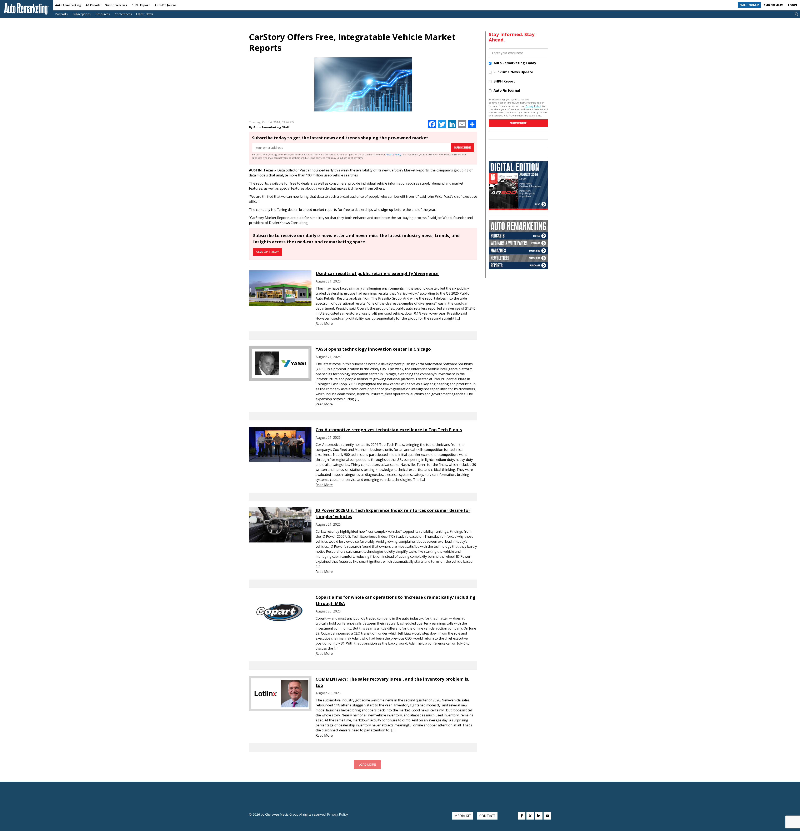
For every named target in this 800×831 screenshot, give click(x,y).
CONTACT (487, 816)
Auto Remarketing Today (515, 63)
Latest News (144, 14)
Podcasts (61, 14)
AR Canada (93, 5)
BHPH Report (141, 5)
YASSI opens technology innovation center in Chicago (373, 349)
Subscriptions (82, 14)
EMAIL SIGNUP (749, 5)
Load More (367, 764)
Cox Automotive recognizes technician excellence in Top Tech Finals (389, 429)
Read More (324, 323)
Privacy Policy (393, 154)
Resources (103, 14)
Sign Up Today (267, 252)
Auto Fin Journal (166, 5)
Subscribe (462, 147)
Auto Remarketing (68, 5)
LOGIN (792, 5)
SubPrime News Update (513, 72)
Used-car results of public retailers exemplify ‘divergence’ (377, 273)
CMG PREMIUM (773, 5)
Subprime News (116, 5)
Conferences (123, 14)
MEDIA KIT (462, 816)
